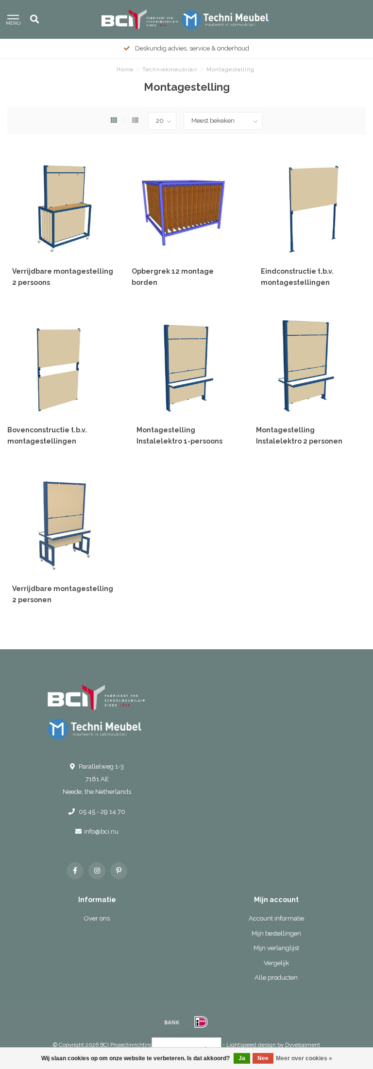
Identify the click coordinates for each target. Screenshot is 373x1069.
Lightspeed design (251, 1044)
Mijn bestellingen (276, 933)
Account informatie (276, 918)
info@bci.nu (101, 831)
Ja (241, 1058)
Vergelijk (276, 963)
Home (125, 69)
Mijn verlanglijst (276, 948)
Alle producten (276, 977)
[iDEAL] (201, 1022)
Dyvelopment (302, 1044)
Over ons (97, 918)
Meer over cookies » (304, 1058)
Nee (263, 1058)
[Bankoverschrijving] (172, 1022)
